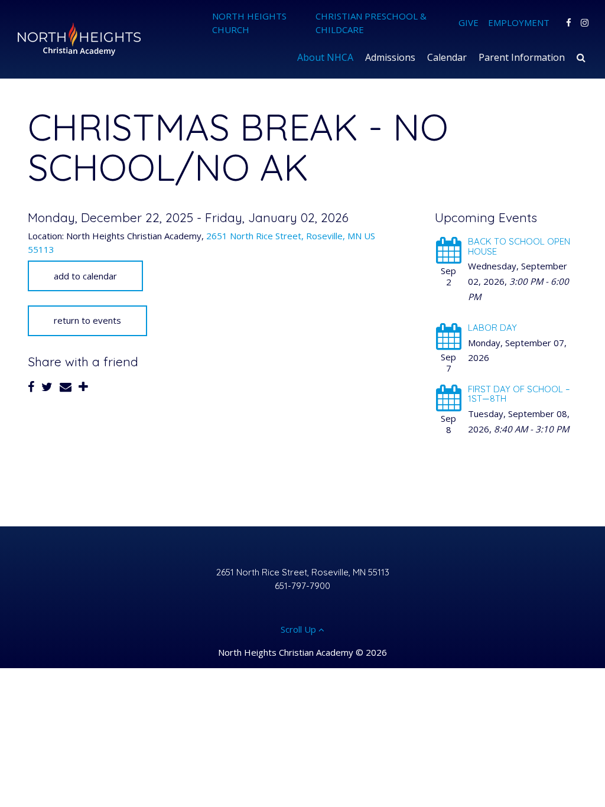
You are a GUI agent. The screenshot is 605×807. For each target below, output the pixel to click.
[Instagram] (584, 22)
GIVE (468, 22)
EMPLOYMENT (518, 22)
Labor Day (492, 327)
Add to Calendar (85, 276)
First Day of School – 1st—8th (519, 394)
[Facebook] (568, 22)
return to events (87, 320)
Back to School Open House (519, 246)
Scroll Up (299, 629)
